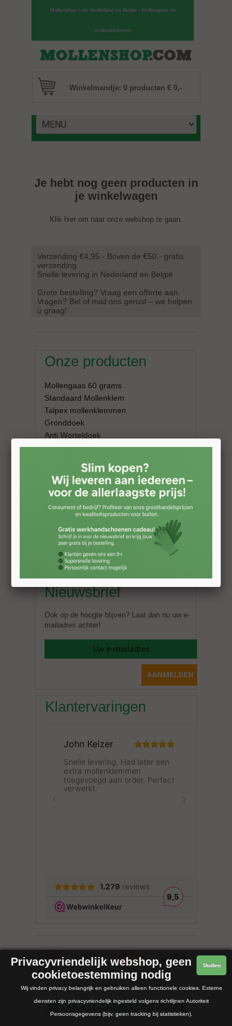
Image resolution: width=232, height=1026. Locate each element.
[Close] (221, 438)
